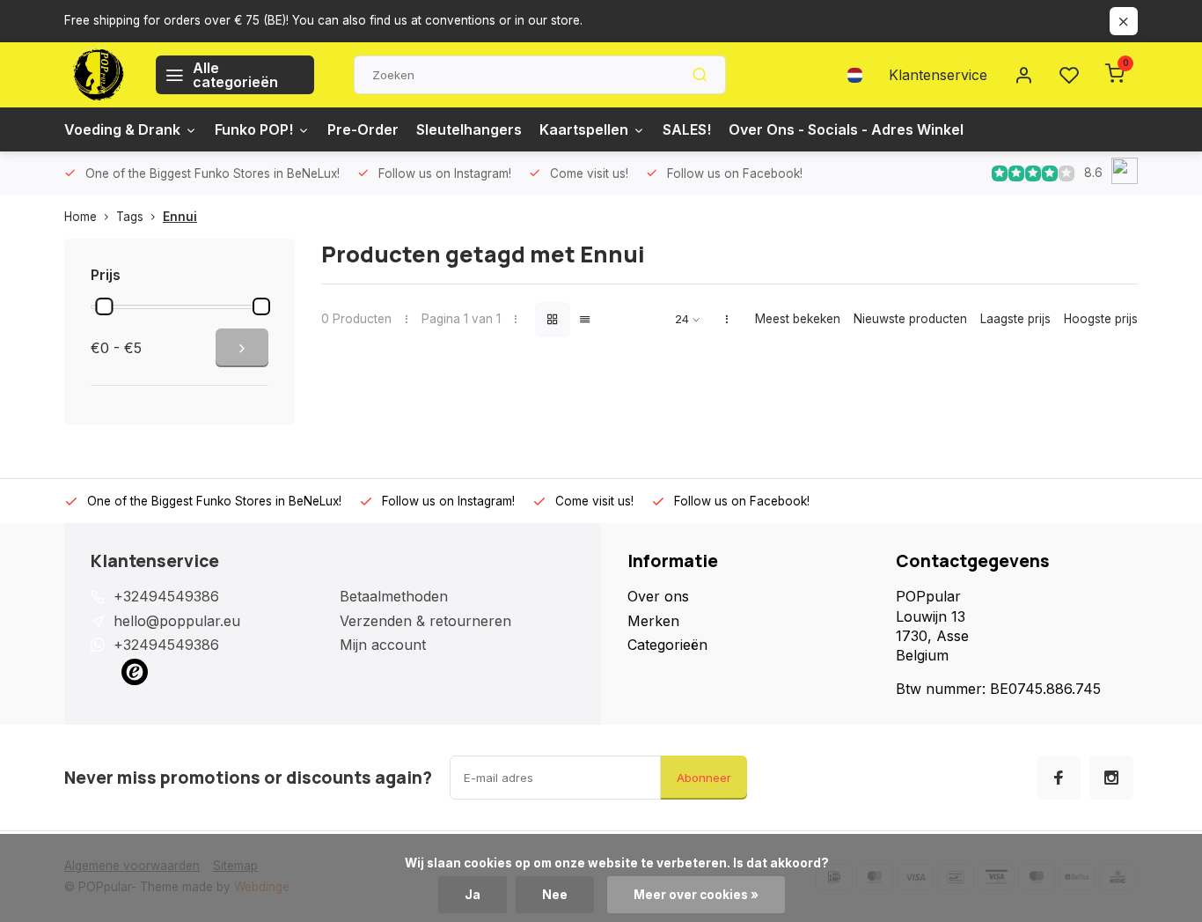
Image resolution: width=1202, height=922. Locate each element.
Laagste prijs (1015, 319)
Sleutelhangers (469, 129)
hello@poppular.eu (177, 621)
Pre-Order (363, 129)
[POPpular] (96, 74)
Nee (555, 895)
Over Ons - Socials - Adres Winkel (846, 129)
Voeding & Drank (122, 129)
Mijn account (383, 644)
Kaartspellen (583, 129)
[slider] (104, 306)
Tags (129, 217)
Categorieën (667, 644)
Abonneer (704, 778)
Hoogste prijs (1101, 319)
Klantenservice (938, 75)
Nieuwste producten (910, 319)
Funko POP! (254, 129)
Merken (653, 621)
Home (80, 217)
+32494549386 (166, 596)
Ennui (180, 217)
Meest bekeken (797, 319)
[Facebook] (1059, 778)
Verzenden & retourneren (425, 621)
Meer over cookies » (696, 895)
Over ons (658, 596)
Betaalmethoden (394, 596)
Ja (472, 895)
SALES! (687, 129)
